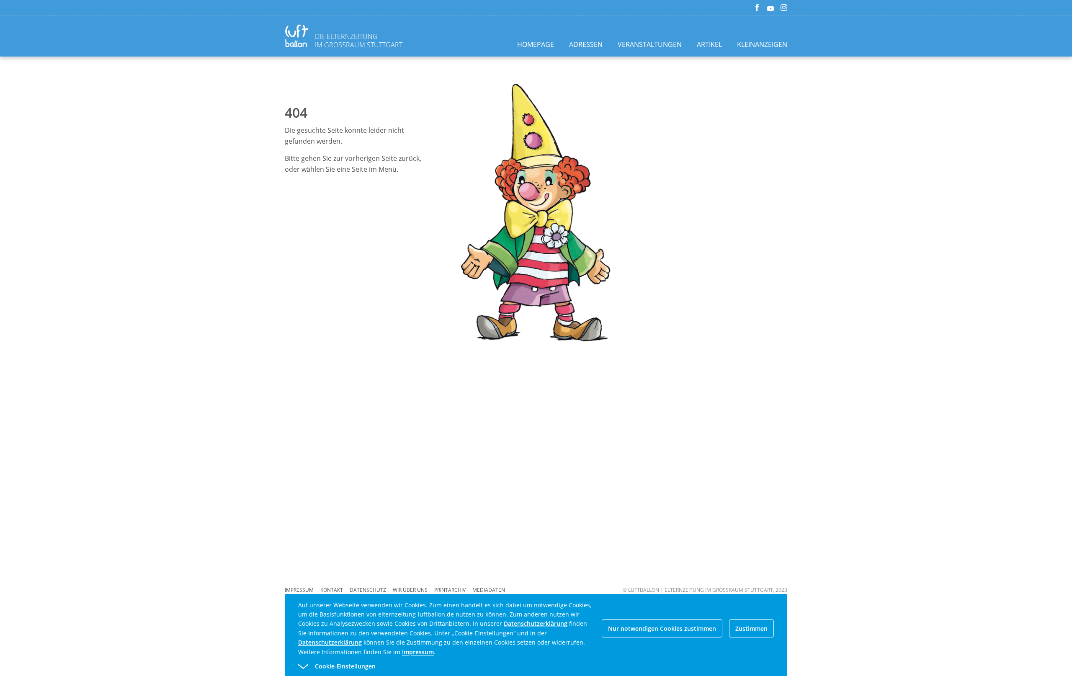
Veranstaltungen (650, 44)
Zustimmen (751, 628)
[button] (521, 666)
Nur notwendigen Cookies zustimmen (662, 628)
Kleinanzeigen (762, 44)
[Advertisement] (213, 203)
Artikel (709, 44)
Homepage (535, 44)
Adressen (586, 44)
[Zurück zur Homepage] (298, 37)
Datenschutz (368, 589)
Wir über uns (410, 589)
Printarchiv (450, 589)
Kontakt (331, 589)
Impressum (299, 589)
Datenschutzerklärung (535, 623)
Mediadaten (488, 589)
